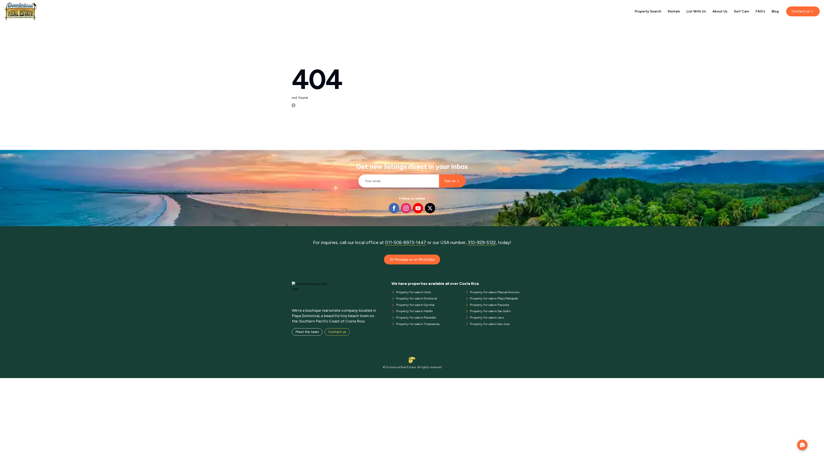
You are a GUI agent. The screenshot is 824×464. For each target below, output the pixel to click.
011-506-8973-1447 (405, 242)
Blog (775, 11)
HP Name (356, 153)
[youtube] (418, 208)
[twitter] (430, 208)
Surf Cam (741, 11)
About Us (719, 11)
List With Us (696, 11)
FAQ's (760, 11)
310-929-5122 (482, 242)
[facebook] (394, 208)
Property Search (648, 11)
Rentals (674, 11)
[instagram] (406, 208)
